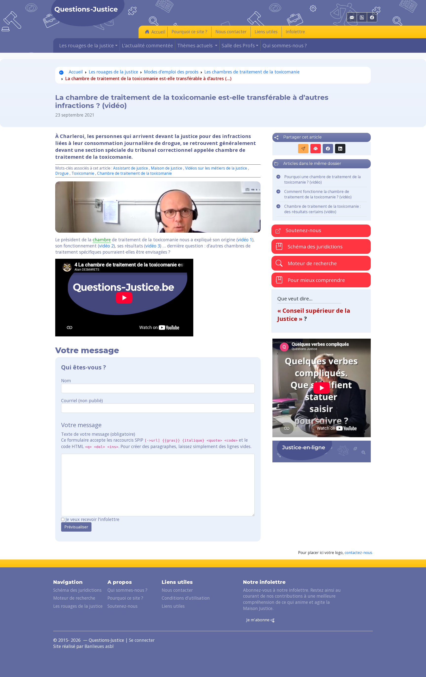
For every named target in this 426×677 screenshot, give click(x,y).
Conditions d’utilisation (186, 598)
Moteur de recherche (311, 263)
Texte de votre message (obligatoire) (98, 434)
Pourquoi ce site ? (189, 32)
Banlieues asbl (99, 646)
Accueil (158, 32)
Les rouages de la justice (113, 72)
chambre (102, 240)
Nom (66, 380)
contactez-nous (358, 552)
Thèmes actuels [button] (195, 45)
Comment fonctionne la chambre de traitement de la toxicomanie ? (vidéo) (318, 194)
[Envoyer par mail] (303, 148)
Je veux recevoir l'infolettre (92, 519)
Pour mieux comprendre (315, 280)
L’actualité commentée (147, 45)
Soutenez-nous (302, 230)
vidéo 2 (106, 246)
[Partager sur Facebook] (328, 148)
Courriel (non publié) (82, 400)
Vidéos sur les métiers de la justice (216, 168)
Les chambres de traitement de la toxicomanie (252, 72)
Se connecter (142, 640)
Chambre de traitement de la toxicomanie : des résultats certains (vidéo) (322, 209)
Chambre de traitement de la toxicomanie (134, 173)
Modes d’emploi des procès (171, 72)
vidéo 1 (245, 240)
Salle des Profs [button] (238, 45)
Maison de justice (166, 168)
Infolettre (295, 32)
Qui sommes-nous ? (285, 45)
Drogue (62, 173)
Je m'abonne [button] (258, 620)
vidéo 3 (152, 246)
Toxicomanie (82, 173)
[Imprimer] (315, 148)
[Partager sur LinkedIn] (340, 148)
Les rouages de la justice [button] (86, 45)
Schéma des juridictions (314, 246)
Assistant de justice (130, 168)
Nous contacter (231, 32)
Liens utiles (266, 32)
